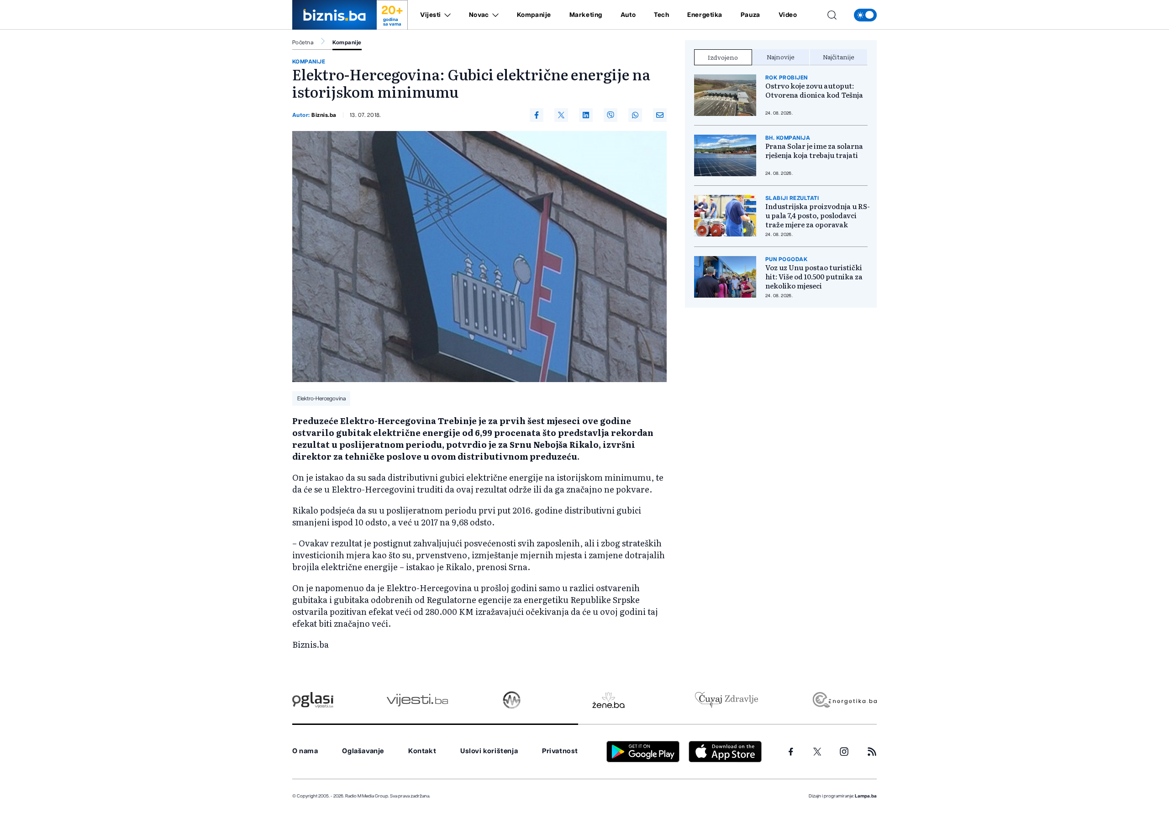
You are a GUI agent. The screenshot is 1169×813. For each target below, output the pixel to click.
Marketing (585, 15)
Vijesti (430, 15)
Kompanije (534, 15)
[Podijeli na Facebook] (536, 115)
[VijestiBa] (417, 700)
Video (788, 15)
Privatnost (560, 751)
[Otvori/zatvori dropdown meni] (446, 15)
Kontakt (422, 751)
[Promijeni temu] (865, 15)
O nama (305, 751)
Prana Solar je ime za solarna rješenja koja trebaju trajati (814, 151)
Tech (661, 15)
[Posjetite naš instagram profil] (844, 751)
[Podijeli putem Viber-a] (610, 115)
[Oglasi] (312, 700)
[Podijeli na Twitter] (561, 115)
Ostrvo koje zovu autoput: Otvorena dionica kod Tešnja (814, 90)
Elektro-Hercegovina (321, 398)
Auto (628, 15)
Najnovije (781, 56)
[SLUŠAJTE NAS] (511, 700)
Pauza (750, 15)
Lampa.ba (866, 796)
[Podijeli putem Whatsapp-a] (635, 115)
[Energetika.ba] (844, 700)
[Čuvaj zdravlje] (726, 700)
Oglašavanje (363, 751)
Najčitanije (838, 56)
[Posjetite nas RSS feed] (872, 751)
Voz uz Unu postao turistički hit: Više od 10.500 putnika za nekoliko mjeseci (814, 276)
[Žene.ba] (608, 700)
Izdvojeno (723, 57)
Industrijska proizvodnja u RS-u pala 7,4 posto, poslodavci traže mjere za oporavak (817, 215)
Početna (302, 42)
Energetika (704, 15)
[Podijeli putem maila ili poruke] (660, 115)
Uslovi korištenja (489, 751)
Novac (479, 15)
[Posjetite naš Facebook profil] (791, 752)
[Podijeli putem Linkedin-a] (586, 115)
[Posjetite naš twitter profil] (817, 752)
